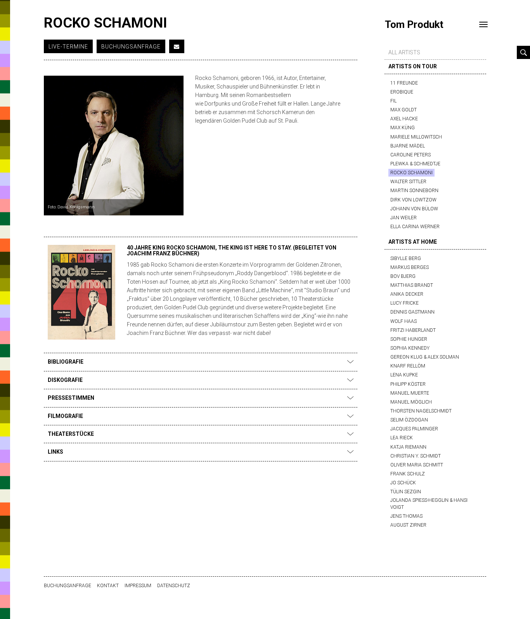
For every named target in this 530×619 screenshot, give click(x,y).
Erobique (401, 92)
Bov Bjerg (403, 276)
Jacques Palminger (414, 429)
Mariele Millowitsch (416, 137)
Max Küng (402, 127)
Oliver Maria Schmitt (416, 465)
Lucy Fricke (404, 303)
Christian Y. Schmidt (415, 456)
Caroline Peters (410, 155)
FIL (393, 101)
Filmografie (65, 416)
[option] (114, 145)
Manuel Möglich (411, 402)
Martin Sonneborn (414, 190)
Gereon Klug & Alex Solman (424, 357)
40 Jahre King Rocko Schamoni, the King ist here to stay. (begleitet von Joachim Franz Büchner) (231, 250)
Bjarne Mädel (407, 146)
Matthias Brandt (411, 285)
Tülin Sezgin (405, 491)
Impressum (138, 585)
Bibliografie (65, 362)
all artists (404, 52)
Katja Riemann (408, 447)
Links (55, 452)
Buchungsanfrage (131, 46)
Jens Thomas (406, 516)
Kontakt (108, 585)
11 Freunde (404, 83)
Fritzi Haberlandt (413, 330)
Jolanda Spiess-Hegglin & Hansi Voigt (429, 504)
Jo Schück (403, 482)
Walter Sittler (408, 181)
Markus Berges (409, 267)
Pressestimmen (71, 398)
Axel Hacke (404, 118)
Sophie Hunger (408, 339)
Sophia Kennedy (410, 348)
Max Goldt (403, 110)
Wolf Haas (403, 321)
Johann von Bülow (414, 209)
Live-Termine (68, 46)
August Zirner (408, 525)
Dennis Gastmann (412, 312)
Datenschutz (173, 585)
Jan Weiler (403, 217)
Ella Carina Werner (415, 226)
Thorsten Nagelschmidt (421, 411)
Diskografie (65, 380)
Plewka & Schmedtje (415, 163)
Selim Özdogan (409, 420)
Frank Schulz (407, 474)
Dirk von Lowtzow (413, 200)
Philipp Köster (408, 384)
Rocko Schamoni (411, 172)
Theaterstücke (71, 434)
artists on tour (412, 66)
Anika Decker (406, 294)
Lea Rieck (401, 437)
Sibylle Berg (405, 258)
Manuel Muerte (409, 393)
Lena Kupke (404, 375)
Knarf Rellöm (407, 366)
